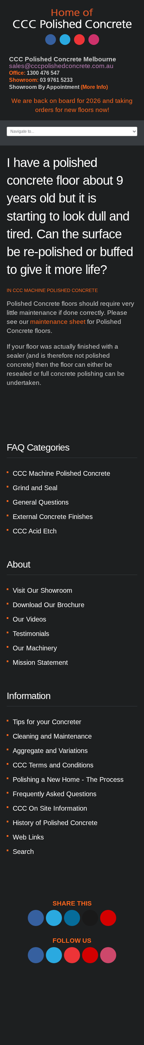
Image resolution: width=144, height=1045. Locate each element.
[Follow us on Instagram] (93, 39)
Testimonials (31, 633)
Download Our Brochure (48, 604)
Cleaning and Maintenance (52, 736)
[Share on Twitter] (54, 918)
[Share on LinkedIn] (72, 918)
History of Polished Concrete (55, 822)
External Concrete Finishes (53, 516)
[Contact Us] (90, 955)
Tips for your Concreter (47, 721)
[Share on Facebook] (36, 918)
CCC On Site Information (50, 808)
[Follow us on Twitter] (65, 39)
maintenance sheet (57, 321)
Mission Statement (40, 662)
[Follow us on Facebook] (50, 39)
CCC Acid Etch (35, 531)
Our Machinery (35, 648)
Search (23, 851)
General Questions (41, 502)
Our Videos (29, 619)
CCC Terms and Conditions (53, 765)
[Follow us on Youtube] (79, 39)
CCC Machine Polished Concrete (55, 290)
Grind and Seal (35, 487)
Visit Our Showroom (42, 590)
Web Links (28, 837)
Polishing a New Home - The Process (68, 779)
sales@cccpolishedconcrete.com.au (61, 65)
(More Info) (94, 87)
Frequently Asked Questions (54, 794)
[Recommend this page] (108, 918)
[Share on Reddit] (90, 918)
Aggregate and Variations (50, 750)
